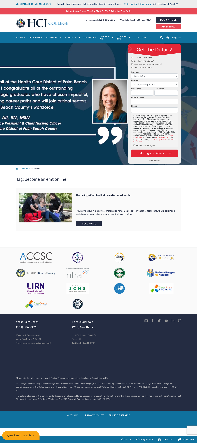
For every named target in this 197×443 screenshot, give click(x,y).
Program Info (146, 439)
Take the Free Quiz (121, 11)
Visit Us (127, 439)
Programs (34, 37)
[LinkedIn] (173, 321)
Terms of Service (119, 415)
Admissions (71, 37)
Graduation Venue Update (35, 4)
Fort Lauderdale (82, 321)
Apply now (168, 26)
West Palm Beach (27, 321)
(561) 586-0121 (144, 20)
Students (89, 37)
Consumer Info (122, 37)
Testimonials (53, 37)
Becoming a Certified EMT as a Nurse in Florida (103, 195)
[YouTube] (166, 321)
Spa (179, 37)
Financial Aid (105, 37)
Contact (139, 37)
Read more (89, 223)
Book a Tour (168, 20)
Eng (174, 37)
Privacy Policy (94, 415)
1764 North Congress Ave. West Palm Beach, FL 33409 (33, 339)
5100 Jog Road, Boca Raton (137, 4)
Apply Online (188, 439)
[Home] (19, 168)
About (19, 37)
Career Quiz (167, 439)
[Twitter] (159, 321)
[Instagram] (179, 321)
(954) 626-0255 (107, 20)
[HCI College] (42, 23)
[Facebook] (153, 321)
